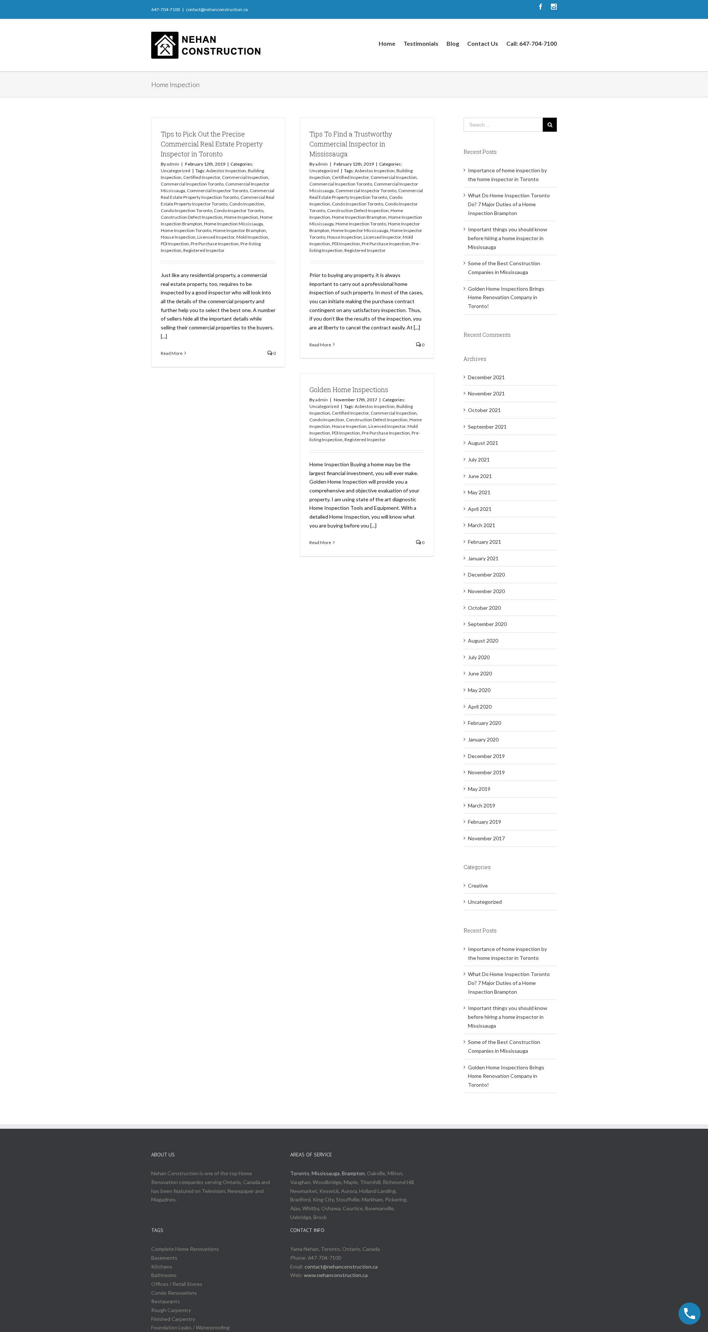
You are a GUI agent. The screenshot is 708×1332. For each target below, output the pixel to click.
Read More (172, 353)
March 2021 (481, 525)
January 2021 (483, 558)
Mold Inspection (252, 237)
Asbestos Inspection (226, 170)
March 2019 (481, 805)
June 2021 (480, 476)
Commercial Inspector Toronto (217, 190)
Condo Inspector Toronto (238, 210)
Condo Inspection (246, 204)
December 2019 (486, 756)
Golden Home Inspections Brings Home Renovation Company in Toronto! (506, 297)
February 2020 (484, 723)
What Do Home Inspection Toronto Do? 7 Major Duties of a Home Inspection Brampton (509, 204)
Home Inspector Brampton (239, 230)
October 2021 (484, 410)
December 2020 (486, 574)
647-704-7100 (165, 9)
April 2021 (480, 509)
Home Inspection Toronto (186, 230)
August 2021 (483, 443)
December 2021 (486, 377)
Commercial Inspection (245, 177)
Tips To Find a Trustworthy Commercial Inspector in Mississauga (350, 143)
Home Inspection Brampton (359, 217)
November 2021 (486, 393)
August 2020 (483, 640)
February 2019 (484, 822)
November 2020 (486, 591)
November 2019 (486, 772)
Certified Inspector (201, 177)
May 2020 (479, 690)
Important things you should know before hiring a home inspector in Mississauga (507, 238)
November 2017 (486, 838)
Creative (478, 885)
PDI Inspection (175, 243)
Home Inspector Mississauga (359, 230)
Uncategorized (175, 170)
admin (173, 164)
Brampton (353, 1173)
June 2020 (480, 673)
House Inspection (178, 237)
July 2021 (479, 459)
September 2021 (487, 426)
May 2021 (479, 492)
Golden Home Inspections (348, 389)
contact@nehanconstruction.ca (217, 9)
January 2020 (483, 739)
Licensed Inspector (216, 237)
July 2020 (479, 657)
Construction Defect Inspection (191, 217)
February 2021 (484, 542)
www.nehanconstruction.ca (336, 1275)
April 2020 (480, 706)
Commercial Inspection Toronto (192, 184)
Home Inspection (241, 217)
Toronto (299, 1173)
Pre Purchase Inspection (215, 243)
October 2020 (484, 608)
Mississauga (326, 1173)
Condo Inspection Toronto (186, 210)
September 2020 (487, 624)
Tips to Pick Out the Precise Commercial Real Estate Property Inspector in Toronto (212, 143)
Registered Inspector (204, 250)
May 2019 (479, 789)
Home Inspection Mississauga (233, 223)
